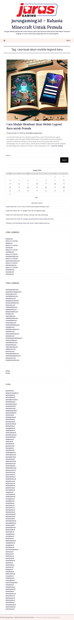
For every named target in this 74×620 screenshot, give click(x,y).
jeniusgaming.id (11, 406)
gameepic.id (9, 567)
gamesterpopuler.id (12, 393)
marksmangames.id (12, 549)
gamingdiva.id (10, 602)
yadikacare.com (11, 349)
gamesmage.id (10, 529)
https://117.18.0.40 (12, 267)
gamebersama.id (11, 435)
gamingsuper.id (10, 607)
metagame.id (10, 571)
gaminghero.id (10, 595)
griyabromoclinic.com (12, 360)
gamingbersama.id (12, 399)
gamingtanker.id (11, 521)
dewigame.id (10, 448)
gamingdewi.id (10, 395)
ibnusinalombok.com (12, 353)
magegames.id (10, 543)
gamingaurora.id (11, 454)
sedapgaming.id (11, 417)
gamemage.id (10, 565)
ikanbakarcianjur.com (12, 329)
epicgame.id (9, 576)
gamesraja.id (10, 415)
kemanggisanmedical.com (14, 338)
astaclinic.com (10, 351)
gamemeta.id (10, 558)
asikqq (8, 371)
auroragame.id (10, 490)
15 (55, 184)
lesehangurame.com (12, 289)
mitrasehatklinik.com (12, 333)
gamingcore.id (10, 598)
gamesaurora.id (11, 463)
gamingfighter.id (11, 523)
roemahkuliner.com (12, 296)
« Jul (36, 197)
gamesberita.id (10, 472)
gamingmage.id (10, 514)
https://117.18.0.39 (12, 245)
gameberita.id (10, 487)
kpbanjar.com (10, 336)
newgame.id (9, 492)
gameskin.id (9, 551)
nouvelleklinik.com (12, 342)
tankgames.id (10, 547)
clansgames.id (10, 534)
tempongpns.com (11, 294)
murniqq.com (10, 272)
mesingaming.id (11, 604)
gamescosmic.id (11, 470)
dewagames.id (10, 426)
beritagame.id (10, 499)
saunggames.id (10, 428)
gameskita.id (10, 390)
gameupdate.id (10, 485)
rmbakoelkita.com (11, 307)
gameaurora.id (10, 481)
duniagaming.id (10, 401)
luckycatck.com (10, 305)
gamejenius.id (10, 446)
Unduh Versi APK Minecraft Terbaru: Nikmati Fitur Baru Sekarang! (27, 215)
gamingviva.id (10, 609)
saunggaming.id (11, 408)
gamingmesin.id (11, 593)
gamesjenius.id (10, 421)
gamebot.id (9, 562)
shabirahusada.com (12, 347)
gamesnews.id (10, 474)
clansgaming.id (10, 512)
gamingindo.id (10, 600)
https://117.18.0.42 (12, 250)
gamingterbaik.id (11, 404)
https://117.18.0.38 (12, 258)
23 (64, 187)
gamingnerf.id (10, 505)
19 (28, 187)
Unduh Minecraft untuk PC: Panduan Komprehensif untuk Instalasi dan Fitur (30, 219)
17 (10, 187)
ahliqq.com (9, 243)
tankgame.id (10, 584)
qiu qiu (8, 373)
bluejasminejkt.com (12, 311)
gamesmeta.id (10, 525)
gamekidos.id (10, 591)
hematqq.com (10, 269)
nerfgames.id (10, 536)
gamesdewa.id (10, 419)
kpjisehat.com (10, 331)
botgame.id (9, 569)
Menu (68, 40)
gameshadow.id (10, 437)
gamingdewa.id (10, 397)
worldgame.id (10, 501)
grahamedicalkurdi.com (13, 355)
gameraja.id (9, 441)
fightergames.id (11, 540)
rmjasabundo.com (11, 320)
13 (37, 184)
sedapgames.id (10, 430)
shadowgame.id (11, 452)
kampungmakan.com (12, 303)
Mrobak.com (10, 314)
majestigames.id (11, 432)
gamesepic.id (10, 532)
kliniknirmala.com (11, 340)
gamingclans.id (10, 510)
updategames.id (11, 479)
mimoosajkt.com (11, 322)
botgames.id (10, 538)
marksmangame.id (12, 582)
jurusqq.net (9, 247)
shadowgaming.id (11, 410)
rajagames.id (10, 439)
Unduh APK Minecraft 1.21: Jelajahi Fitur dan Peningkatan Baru (25, 211)
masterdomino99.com (13, 261)
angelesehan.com (11, 309)
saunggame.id (10, 450)
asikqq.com (9, 238)
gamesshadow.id (11, 413)
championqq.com (11, 265)
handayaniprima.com (12, 300)
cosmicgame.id (10, 494)
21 (46, 187)
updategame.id (10, 496)
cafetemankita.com (12, 318)
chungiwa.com (10, 327)
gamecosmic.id (10, 483)
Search (8, 155)
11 (19, 184)
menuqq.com (10, 274)
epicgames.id (10, 545)
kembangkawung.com (13, 325)
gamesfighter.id (11, 527)
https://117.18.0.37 (12, 263)
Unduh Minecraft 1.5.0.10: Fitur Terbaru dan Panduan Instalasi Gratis (27, 206)
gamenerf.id (9, 554)
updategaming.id (11, 468)
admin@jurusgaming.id (34, 133)
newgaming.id (10, 459)
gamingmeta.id (10, 516)
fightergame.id (10, 573)
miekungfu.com (10, 316)
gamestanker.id (10, 589)
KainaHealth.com (11, 344)
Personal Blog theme (54, 617)
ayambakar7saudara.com (14, 292)
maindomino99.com (12, 256)
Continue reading (57, 146)
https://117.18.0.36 (12, 241)
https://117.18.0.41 (12, 254)
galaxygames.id (10, 476)
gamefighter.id (10, 560)
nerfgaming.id (10, 518)
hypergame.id (10, 580)
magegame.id (10, 578)
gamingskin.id (10, 507)
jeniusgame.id (10, 503)
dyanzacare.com (11, 358)
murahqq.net (10, 252)
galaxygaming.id (11, 461)
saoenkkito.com (11, 298)
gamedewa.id (10, 443)
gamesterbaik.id (11, 424)
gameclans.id (10, 556)
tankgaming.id (10, 587)
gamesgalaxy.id (10, 465)
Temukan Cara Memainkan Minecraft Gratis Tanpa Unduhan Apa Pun (28, 223)
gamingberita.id (11, 457)
